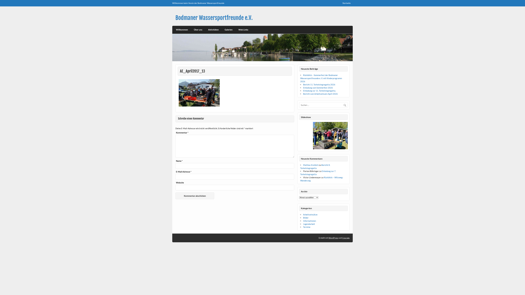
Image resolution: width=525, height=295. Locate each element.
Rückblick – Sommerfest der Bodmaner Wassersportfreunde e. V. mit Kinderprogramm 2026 (321, 78)
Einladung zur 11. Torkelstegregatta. (319, 90)
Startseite (346, 3)
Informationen (309, 221)
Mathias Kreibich (311, 165)
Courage (345, 238)
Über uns (198, 29)
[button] (301, 135)
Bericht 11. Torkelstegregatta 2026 (319, 84)
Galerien (229, 29)
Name (179, 161)
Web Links (243, 29)
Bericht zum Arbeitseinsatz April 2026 (320, 94)
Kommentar (182, 133)
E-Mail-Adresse (183, 172)
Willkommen (182, 29)
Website (180, 183)
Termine (306, 227)
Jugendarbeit (309, 224)
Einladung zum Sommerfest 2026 (318, 87)
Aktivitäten (213, 29)
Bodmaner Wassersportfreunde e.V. (214, 17)
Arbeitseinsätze (310, 214)
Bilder (306, 217)
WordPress (333, 238)
